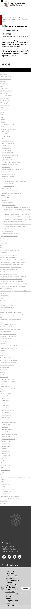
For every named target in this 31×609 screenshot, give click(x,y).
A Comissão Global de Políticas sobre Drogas (13, 169)
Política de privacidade (5, 79)
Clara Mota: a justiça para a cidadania (8, 269)
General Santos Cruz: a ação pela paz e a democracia (12, 271)
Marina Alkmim (6, 436)
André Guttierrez (6, 424)
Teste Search (3, 293)
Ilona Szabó (5, 427)
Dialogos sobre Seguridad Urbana (8, 334)
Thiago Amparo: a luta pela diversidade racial (10, 267)
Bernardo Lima (5, 398)
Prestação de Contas (5, 465)
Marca (1, 322)
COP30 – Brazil (3, 88)
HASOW (2, 374)
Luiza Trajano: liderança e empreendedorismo (14, 226)
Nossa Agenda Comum (8, 141)
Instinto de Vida (6, 167)
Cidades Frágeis (5, 484)
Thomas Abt (3, 350)
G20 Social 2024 (6, 131)
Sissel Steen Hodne (4, 367)
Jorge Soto (2, 503)
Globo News (24, 36)
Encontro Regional (6, 188)
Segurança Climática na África (9, 190)
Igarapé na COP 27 (4, 105)
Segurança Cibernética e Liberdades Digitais (10, 319)
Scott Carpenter (3, 369)
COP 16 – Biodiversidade (6, 95)
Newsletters (3, 343)
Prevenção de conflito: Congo (7, 326)
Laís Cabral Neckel (6, 415)
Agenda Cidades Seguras (6, 288)
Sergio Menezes (6, 451)
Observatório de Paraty (5, 331)
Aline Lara (4, 403)
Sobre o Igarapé (4, 103)
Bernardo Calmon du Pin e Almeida (8, 360)
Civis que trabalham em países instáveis (9, 498)
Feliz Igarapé (3, 248)
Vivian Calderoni (6, 405)
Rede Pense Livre (8, 150)
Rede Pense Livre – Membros (8, 381)
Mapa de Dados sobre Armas (8, 489)
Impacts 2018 (3, 310)
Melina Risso (5, 448)
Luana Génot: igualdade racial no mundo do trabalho (12, 262)
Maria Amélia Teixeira (7, 429)
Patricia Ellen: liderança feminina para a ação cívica (12, 281)
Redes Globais (4, 463)
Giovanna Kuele (6, 455)
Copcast (3, 486)
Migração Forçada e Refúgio (9, 143)
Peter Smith (5, 431)
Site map (2, 107)
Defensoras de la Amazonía (8, 174)
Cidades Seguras (4, 353)
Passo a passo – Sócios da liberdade (12, 162)
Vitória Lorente (5, 400)
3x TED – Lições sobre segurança (8, 324)
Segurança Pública (16, 19)
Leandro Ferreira (6, 441)
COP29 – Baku (3, 93)
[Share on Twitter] (6, 64)
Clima (2, 126)
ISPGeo (3, 482)
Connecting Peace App (6, 338)
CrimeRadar (4, 243)
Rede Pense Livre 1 (5, 386)
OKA (1, 317)
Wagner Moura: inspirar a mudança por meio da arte (12, 286)
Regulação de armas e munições (10, 155)
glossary (2, 245)
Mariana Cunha (6, 417)
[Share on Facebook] (3, 64)
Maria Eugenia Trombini (8, 410)
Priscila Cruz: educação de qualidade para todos (11, 259)
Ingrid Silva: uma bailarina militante (8, 257)
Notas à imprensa (4, 295)
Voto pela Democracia (7, 202)
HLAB (3, 138)
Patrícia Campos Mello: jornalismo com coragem (11, 264)
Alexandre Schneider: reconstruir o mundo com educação (13, 283)
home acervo (3, 238)
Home (1, 86)
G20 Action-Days (8, 136)
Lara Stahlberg (5, 412)
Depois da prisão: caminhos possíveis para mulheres (12, 315)
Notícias (2, 112)
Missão (3, 384)
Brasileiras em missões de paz (7, 307)
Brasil (2, 472)
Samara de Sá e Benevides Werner (8, 362)
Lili (0, 303)
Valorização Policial (7, 157)
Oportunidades (3, 252)
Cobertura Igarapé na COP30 (7, 76)
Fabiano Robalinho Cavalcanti (7, 357)
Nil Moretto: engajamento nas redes (8, 274)
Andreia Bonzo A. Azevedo (8, 439)
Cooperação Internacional (7, 124)
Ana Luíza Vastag (6, 419)
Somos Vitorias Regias (9, 183)
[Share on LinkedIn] (9, 64)
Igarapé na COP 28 (4, 100)
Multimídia (4, 19)
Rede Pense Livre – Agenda (7, 379)
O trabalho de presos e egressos (10, 164)
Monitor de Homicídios (7, 152)
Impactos (3, 460)
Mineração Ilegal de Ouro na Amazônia (11, 193)
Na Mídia (2, 114)
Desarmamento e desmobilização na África (10, 329)
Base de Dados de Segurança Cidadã (10, 496)
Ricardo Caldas (6, 407)
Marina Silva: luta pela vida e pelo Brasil (9, 255)
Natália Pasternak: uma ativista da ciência (13, 221)
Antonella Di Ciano (6, 396)
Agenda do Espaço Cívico (8, 228)
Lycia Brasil (5, 453)
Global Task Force (6, 198)
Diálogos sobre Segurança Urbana (9, 236)
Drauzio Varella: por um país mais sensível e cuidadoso (13, 276)
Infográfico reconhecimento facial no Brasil (10, 312)
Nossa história (3, 74)
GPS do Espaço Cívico (7, 231)
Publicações (3, 110)
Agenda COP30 (3, 83)
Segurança (3, 119)
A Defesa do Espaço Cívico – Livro (10, 233)
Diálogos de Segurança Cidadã (7, 389)
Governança (3, 81)
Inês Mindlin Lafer (4, 355)
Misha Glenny (3, 372)
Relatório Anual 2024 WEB (6, 91)
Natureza (3, 122)
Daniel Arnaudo (3, 501)
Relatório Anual (4, 458)
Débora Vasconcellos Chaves (9, 422)
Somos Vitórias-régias (9, 186)
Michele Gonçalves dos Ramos (9, 434)
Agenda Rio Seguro (19, 18)
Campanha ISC (5, 493)
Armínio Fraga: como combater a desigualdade (11, 279)
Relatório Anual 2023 (5, 98)
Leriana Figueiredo (6, 446)
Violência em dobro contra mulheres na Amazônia (15, 181)
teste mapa (2, 300)
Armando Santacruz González (7, 365)
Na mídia (9, 19)
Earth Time (3, 479)
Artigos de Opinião (5, 470)
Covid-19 (2, 298)
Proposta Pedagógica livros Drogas (8, 348)
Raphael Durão (5, 443)
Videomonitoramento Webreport (8, 305)
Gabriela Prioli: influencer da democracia (9, 250)
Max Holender (3, 341)
